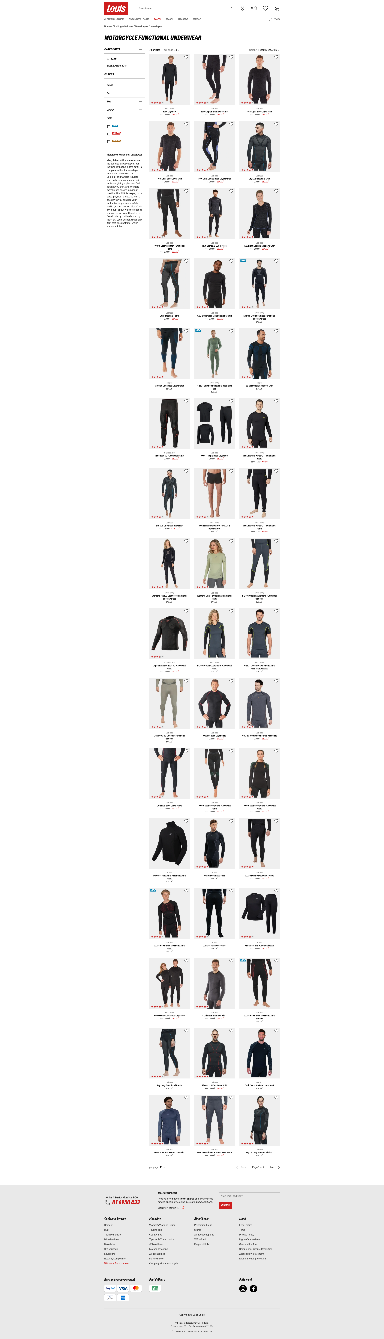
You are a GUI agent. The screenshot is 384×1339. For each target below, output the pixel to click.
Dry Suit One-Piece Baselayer (169, 525)
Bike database (111, 1239)
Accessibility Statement (251, 1253)
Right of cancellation (250, 1239)
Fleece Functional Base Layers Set (169, 1015)
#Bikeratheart (156, 1244)
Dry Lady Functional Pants (169, 1085)
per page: (169, 50)
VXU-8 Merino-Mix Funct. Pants (259, 875)
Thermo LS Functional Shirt (214, 1085)
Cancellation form (248, 1244)
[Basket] (277, 8)
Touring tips (155, 1229)
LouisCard (109, 1253)
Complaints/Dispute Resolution (255, 1249)
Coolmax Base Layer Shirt (214, 1015)
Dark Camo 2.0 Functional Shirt (259, 1085)
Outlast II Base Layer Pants (169, 805)
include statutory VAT (192, 1323)
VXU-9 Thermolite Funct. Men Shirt (169, 1152)
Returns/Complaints (115, 1258)
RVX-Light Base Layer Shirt (259, 111)
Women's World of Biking (162, 1225)
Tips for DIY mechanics (161, 1239)
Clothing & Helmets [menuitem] (114, 19)
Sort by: (253, 50)
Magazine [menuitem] (183, 19)
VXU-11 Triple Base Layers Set (214, 456)
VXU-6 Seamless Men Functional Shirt (214, 316)
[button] (231, 8)
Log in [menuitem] (277, 19)
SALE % (116, 133)
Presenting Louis (203, 1225)
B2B (106, 1229)
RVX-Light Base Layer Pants (214, 111)
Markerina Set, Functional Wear (259, 945)
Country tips (155, 1234)
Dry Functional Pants (169, 316)
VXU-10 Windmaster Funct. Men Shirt (259, 736)
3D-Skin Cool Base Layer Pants (169, 386)
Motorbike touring (158, 1249)
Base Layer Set (169, 111)
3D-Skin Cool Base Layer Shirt (259, 386)
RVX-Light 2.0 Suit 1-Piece (214, 246)
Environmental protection (252, 1258)
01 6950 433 (126, 1202)
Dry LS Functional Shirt (259, 179)
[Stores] (243, 8)
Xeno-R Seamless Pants (214, 945)
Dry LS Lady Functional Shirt (259, 1152)
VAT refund (200, 1239)
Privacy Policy (246, 1234)
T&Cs (242, 1229)
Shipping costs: (177, 1326)
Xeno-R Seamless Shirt (214, 875)
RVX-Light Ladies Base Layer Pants (214, 179)
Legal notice (245, 1225)
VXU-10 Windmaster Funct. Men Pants (214, 1152)
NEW (115, 126)
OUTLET (116, 141)
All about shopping (204, 1234)
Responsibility (201, 1244)
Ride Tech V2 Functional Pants (169, 456)
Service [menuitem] (196, 19)
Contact (108, 1225)
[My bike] (254, 8)
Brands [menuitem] (169, 19)
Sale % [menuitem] (157, 19)
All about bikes (157, 1253)
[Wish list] (265, 8)
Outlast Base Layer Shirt (214, 736)
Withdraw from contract (116, 1263)
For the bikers (156, 1258)
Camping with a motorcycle (163, 1263)
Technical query (112, 1234)
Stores (197, 1229)
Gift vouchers (111, 1249)
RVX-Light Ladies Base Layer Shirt (259, 246)
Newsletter (109, 1244)
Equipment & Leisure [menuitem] (139, 19)
